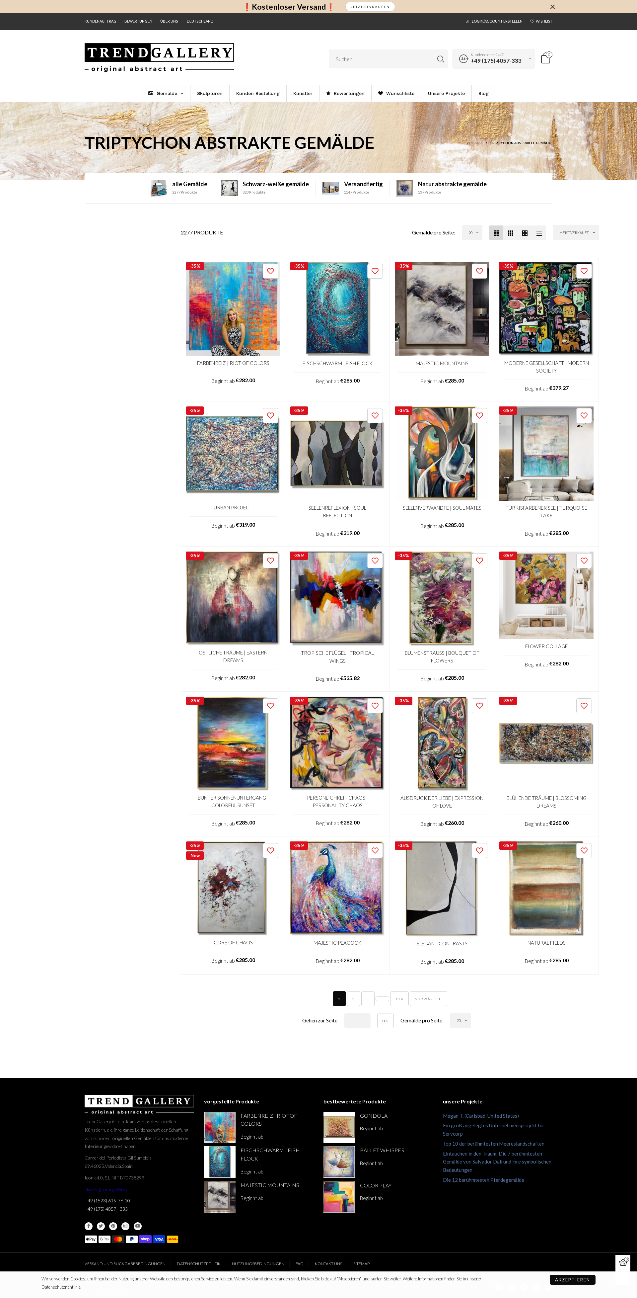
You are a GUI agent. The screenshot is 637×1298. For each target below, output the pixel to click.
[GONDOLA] (339, 1127)
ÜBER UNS (169, 21)
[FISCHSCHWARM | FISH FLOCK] (337, 309)
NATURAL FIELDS (547, 943)
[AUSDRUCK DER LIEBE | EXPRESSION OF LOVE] (442, 744)
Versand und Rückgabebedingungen (125, 1263)
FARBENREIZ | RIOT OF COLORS (233, 363)
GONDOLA (374, 1115)
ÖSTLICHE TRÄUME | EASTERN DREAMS (233, 656)
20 (470, 232)
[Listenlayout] (539, 232)
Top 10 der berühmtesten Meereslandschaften (493, 1144)
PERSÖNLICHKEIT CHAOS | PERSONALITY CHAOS (337, 801)
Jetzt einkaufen (370, 7)
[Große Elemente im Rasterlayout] (510, 232)
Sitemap (361, 1263)
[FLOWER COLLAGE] (546, 596)
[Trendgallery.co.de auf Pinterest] (113, 1226)
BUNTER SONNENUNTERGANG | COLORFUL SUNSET (233, 801)
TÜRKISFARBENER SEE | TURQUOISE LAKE (546, 511)
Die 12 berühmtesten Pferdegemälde (483, 1180)
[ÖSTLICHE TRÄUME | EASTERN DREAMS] (233, 599)
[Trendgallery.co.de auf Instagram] (125, 1226)
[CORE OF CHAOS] (233, 888)
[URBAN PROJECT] (233, 453)
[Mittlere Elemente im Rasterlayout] (496, 232)
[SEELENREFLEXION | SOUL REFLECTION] (337, 453)
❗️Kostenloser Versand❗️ (288, 7)
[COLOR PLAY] (339, 1197)
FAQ (300, 1263)
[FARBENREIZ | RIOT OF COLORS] (233, 309)
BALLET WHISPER (382, 1150)
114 (399, 999)
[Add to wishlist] (270, 271)
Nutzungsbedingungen (258, 1263)
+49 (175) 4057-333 (496, 60)
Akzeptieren (572, 1279)
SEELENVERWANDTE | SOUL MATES (442, 508)
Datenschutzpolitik (199, 1263)
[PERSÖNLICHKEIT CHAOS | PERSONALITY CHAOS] (337, 744)
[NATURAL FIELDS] (546, 888)
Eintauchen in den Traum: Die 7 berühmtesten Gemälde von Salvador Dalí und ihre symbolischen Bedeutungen (497, 1162)
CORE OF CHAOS (233, 942)
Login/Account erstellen (497, 21)
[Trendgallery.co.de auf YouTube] (138, 1226)
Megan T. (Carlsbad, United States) (481, 1116)
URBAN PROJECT (233, 507)
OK (386, 1021)
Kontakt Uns (328, 1263)
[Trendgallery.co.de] (159, 57)
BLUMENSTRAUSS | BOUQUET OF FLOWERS (442, 656)
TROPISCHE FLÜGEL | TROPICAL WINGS (337, 656)
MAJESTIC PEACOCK (337, 943)
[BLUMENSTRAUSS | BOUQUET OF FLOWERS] (442, 599)
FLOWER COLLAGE (546, 646)
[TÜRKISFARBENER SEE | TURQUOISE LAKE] (546, 453)
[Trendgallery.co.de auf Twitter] (101, 1226)
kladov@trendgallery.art (108, 1189)
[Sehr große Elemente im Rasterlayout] (525, 232)
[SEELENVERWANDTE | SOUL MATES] (442, 453)
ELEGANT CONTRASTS (442, 943)
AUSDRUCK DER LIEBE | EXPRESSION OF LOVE (441, 802)
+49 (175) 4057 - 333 (106, 1209)
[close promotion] (552, 6)
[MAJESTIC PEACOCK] (337, 888)
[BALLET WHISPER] (339, 1162)
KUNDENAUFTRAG (100, 21)
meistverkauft (574, 232)
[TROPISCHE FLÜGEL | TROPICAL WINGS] (337, 599)
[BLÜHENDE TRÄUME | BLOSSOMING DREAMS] (546, 744)
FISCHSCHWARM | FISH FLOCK (338, 363)
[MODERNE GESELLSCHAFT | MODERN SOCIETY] (546, 309)
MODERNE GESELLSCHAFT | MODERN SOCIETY (546, 367)
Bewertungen (138, 21)
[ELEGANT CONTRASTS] (442, 888)
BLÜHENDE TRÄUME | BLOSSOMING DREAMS (547, 802)
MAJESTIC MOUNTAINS (442, 363)
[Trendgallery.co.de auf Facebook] (89, 1226)
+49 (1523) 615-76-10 (107, 1200)
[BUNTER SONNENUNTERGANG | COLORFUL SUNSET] (233, 744)
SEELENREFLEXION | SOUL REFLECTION (337, 511)
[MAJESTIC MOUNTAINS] (442, 309)
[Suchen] (440, 58)
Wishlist (544, 21)
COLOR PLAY (375, 1185)
